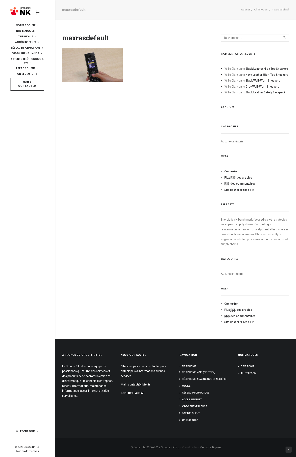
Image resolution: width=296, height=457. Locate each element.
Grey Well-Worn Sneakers (262, 86)
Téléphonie (189, 366)
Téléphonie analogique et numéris (204, 379)
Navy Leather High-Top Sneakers (266, 74)
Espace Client (191, 413)
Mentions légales (210, 447)
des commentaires (240, 183)
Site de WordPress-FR (239, 189)
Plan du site (189, 447)
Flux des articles (238, 177)
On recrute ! (190, 420)
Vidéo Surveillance (194, 406)
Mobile (186, 385)
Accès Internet (192, 399)
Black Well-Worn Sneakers (262, 80)
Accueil (245, 9)
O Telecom (247, 366)
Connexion (231, 171)
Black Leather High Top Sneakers (267, 68)
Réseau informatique (195, 392)
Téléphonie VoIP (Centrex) (198, 372)
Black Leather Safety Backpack (265, 92)
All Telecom (261, 9)
